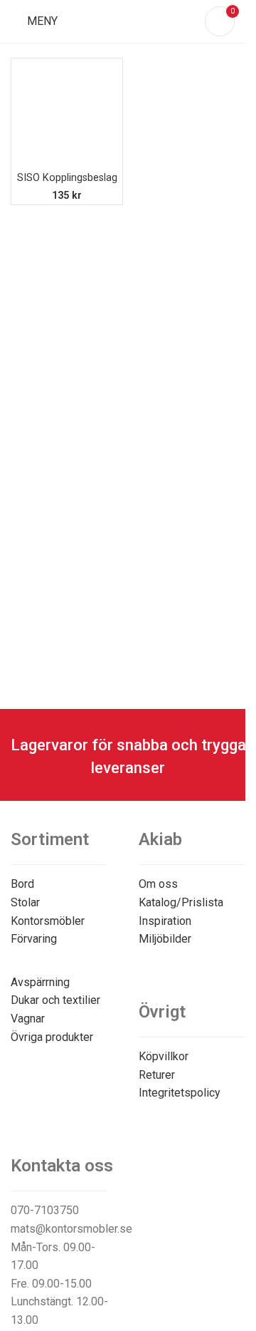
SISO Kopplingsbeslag (67, 178)
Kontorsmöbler (48, 921)
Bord (22, 884)
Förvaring (34, 939)
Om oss (158, 884)
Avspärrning (40, 982)
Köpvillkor (163, 1056)
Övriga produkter (52, 1037)
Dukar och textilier (55, 1000)
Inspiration (165, 921)
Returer (157, 1075)
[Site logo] (127, 20)
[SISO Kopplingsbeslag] (67, 114)
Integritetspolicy (179, 1092)
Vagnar (28, 1018)
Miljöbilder (165, 939)
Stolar (25, 902)
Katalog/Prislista (181, 902)
